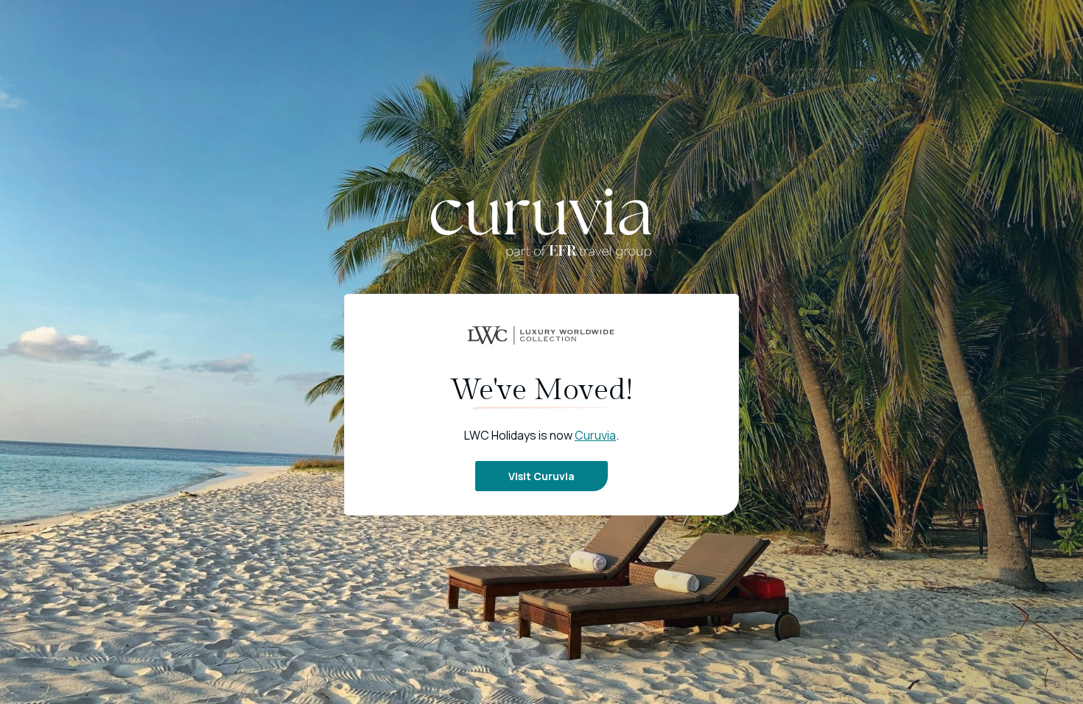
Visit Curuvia (541, 476)
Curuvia (595, 435)
